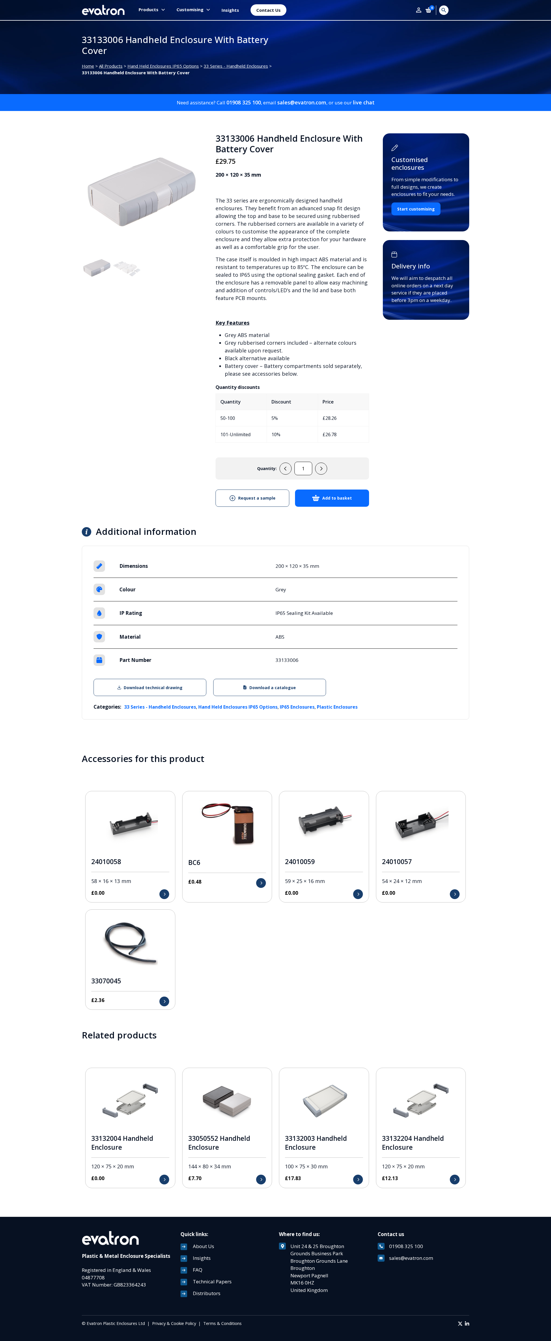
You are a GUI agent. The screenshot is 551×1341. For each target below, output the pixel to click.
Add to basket (337, 498)
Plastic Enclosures (337, 707)
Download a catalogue (272, 687)
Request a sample (257, 498)
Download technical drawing (153, 687)
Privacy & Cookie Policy (174, 1323)
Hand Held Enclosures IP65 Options (163, 66)
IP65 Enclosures (297, 707)
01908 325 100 (243, 102)
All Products (111, 66)
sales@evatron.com (301, 102)
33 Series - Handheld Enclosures (236, 66)
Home (88, 66)
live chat (364, 102)
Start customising (416, 209)
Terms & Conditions (222, 1323)
